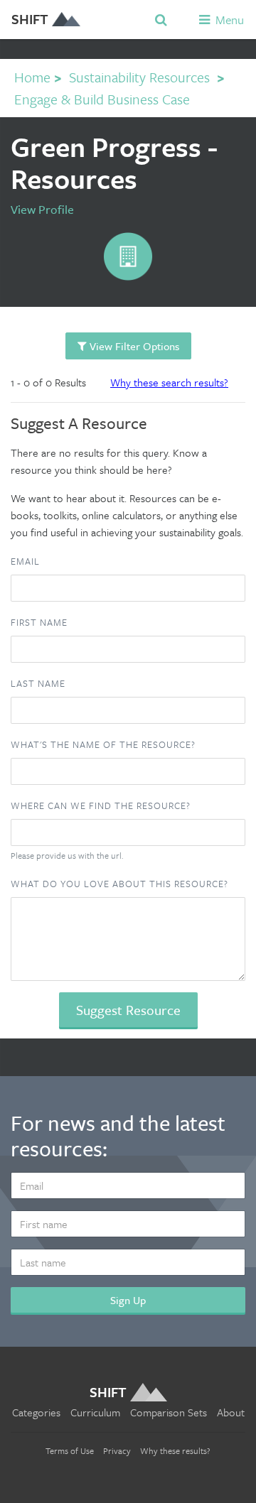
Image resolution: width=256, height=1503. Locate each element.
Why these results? (175, 1450)
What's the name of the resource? (103, 744)
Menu (228, 19)
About (231, 1412)
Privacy (117, 1450)
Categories (36, 1412)
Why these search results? (169, 382)
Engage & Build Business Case (102, 99)
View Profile (42, 209)
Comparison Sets (168, 1412)
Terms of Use (70, 1450)
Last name (38, 683)
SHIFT (29, 18)
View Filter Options (133, 346)
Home (32, 77)
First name (39, 622)
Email (25, 561)
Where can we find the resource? (101, 805)
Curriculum (95, 1412)
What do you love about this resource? (119, 884)
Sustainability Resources (139, 77)
